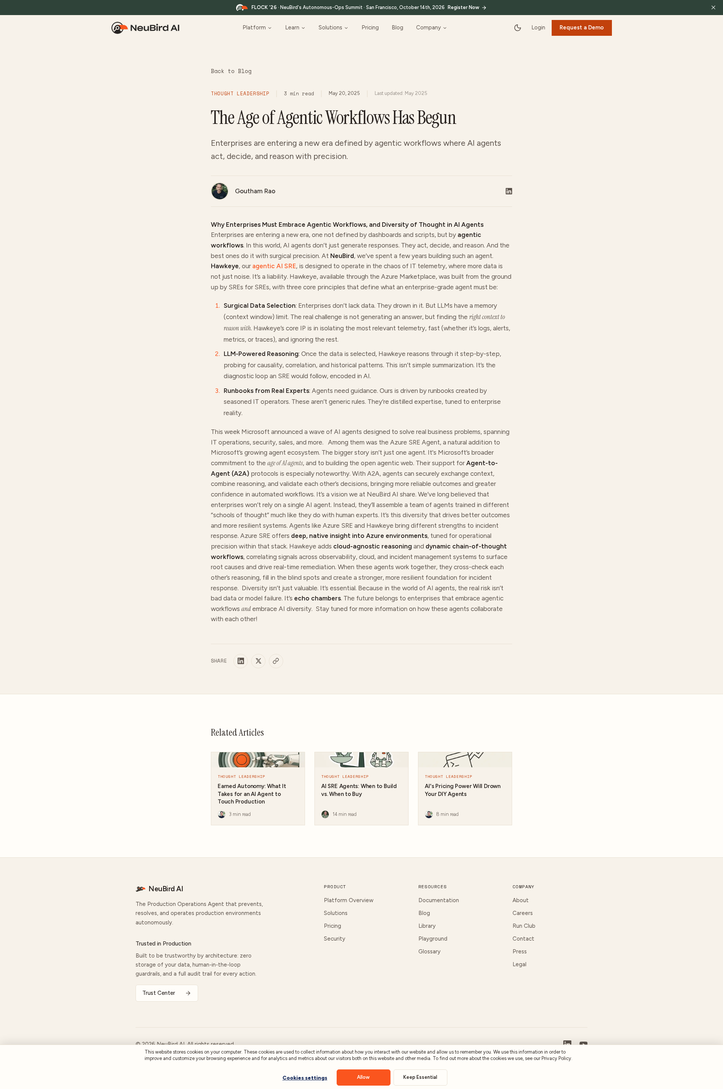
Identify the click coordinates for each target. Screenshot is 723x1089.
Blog (397, 27)
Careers (523, 913)
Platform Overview (349, 900)
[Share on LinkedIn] (240, 661)
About (521, 900)
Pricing (370, 27)
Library (427, 926)
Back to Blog (231, 71)
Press (520, 951)
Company (428, 27)
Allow (363, 1077)
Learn (292, 27)
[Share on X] (258, 661)
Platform (254, 27)
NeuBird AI (165, 888)
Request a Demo (582, 27)
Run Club (524, 926)
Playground (432, 938)
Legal (519, 964)
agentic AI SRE (274, 266)
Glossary (429, 951)
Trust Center (158, 993)
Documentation (438, 900)
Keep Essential (420, 1077)
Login (538, 27)
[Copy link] (276, 661)
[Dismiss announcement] (713, 7)
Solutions (330, 27)
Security (334, 938)
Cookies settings (304, 1078)
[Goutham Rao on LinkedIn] (509, 191)
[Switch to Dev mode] (518, 28)
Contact (523, 938)
